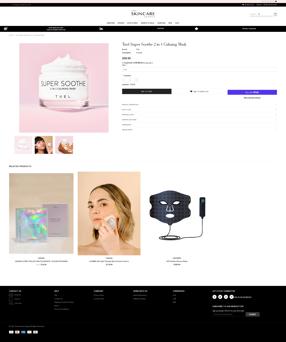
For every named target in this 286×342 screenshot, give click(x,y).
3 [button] (265, 1)
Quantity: (127, 76)
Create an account (270, 5)
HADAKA (41, 258)
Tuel (137, 49)
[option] (64, 88)
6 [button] (271, 1)
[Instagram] (226, 297)
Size (124, 65)
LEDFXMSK (177, 258)
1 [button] (261, 1)
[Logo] (143, 13)
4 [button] (267, 1)
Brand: (124, 49)
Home (11, 35)
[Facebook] (214, 297)
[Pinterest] (232, 297)
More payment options (252, 98)
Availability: (126, 53)
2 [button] (263, 1)
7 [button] (273, 1)
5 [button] (269, 1)
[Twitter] (220, 297)
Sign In (259, 5)
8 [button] (276, 1)
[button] (199, 63)
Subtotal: (125, 85)
